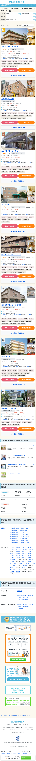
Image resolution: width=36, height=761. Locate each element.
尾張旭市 (12, 559)
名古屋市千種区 (14, 528)
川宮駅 (31, 604)
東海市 (12, 557)
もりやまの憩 (5, 356)
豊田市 (24, 551)
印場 (30, 314)
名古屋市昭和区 (14, 534)
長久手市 (12, 565)
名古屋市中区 (24, 532)
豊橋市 (12, 547)
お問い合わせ (5, 729)
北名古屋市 (13, 563)
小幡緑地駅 (20, 609)
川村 (27, 214)
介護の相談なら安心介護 (5, 753)
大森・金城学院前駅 (22, 600)
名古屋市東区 (24, 528)
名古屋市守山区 (14, 540)
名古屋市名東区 (14, 542)
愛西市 (24, 561)
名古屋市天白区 (25, 542)
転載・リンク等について (8, 727)
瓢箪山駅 (30, 595)
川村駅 (19, 606)
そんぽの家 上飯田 (7, 99)
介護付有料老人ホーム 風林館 (11, 305)
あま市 (33, 563)
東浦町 (19, 570)
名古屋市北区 (13, 530)
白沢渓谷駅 (26, 606)
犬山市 (24, 553)
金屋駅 (25, 604)
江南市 (12, 555)
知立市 (29, 557)
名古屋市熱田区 (14, 536)
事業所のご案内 (19, 727)
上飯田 (4, 110)
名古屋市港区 (13, 538)
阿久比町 (12, 570)
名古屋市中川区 (25, 536)
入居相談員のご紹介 (29, 729)
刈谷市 (18, 551)
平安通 (24, 110)
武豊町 (12, 572)
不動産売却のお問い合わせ (18, 732)
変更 (19, 13)
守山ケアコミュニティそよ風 (11, 255)
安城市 (29, 551)
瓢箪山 (24, 58)
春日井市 (18, 549)
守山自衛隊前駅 (21, 595)
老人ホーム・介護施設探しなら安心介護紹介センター (21, 753)
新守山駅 (19, 591)
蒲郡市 (18, 553)
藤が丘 (4, 314)
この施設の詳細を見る (17, 75)
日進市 (12, 561)
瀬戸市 (29, 547)
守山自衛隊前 (6, 366)
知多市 (24, 557)
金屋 (28, 366)
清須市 (29, 561)
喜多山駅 (25, 598)
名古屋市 (3, 528)
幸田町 (18, 572)
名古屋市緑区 (24, 540)
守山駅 (19, 604)
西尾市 (12, 553)
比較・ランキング (29, 727)
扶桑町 (12, 568)
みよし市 (26, 563)
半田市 (12, 549)
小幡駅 (19, 598)
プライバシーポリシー (24, 724)
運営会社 (9, 724)
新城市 (29, 555)
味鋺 (14, 110)
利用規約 (15, 724)
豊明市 (31, 559)
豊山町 (25, 565)
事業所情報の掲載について (16, 729)
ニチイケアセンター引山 (9, 151)
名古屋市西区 (23, 530)
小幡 (4, 58)
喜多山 (13, 58)
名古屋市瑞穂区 (25, 534)
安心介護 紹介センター (6, 715)
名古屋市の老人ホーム (27, 715)
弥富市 (20, 563)
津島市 (31, 549)
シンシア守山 (5, 204)
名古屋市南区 (23, 538)
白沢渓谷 (5, 214)
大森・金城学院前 (7, 162)
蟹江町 (24, 568)
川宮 (4, 264)
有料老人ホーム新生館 (8, 408)
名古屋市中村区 (14, 532)
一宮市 (24, 547)
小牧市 (18, 555)
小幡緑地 (16, 214)
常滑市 (29, 553)
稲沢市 (24, 555)
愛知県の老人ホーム (16, 715)
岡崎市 (18, 547)
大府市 (18, 557)
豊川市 (25, 549)
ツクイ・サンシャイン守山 (10, 47)
